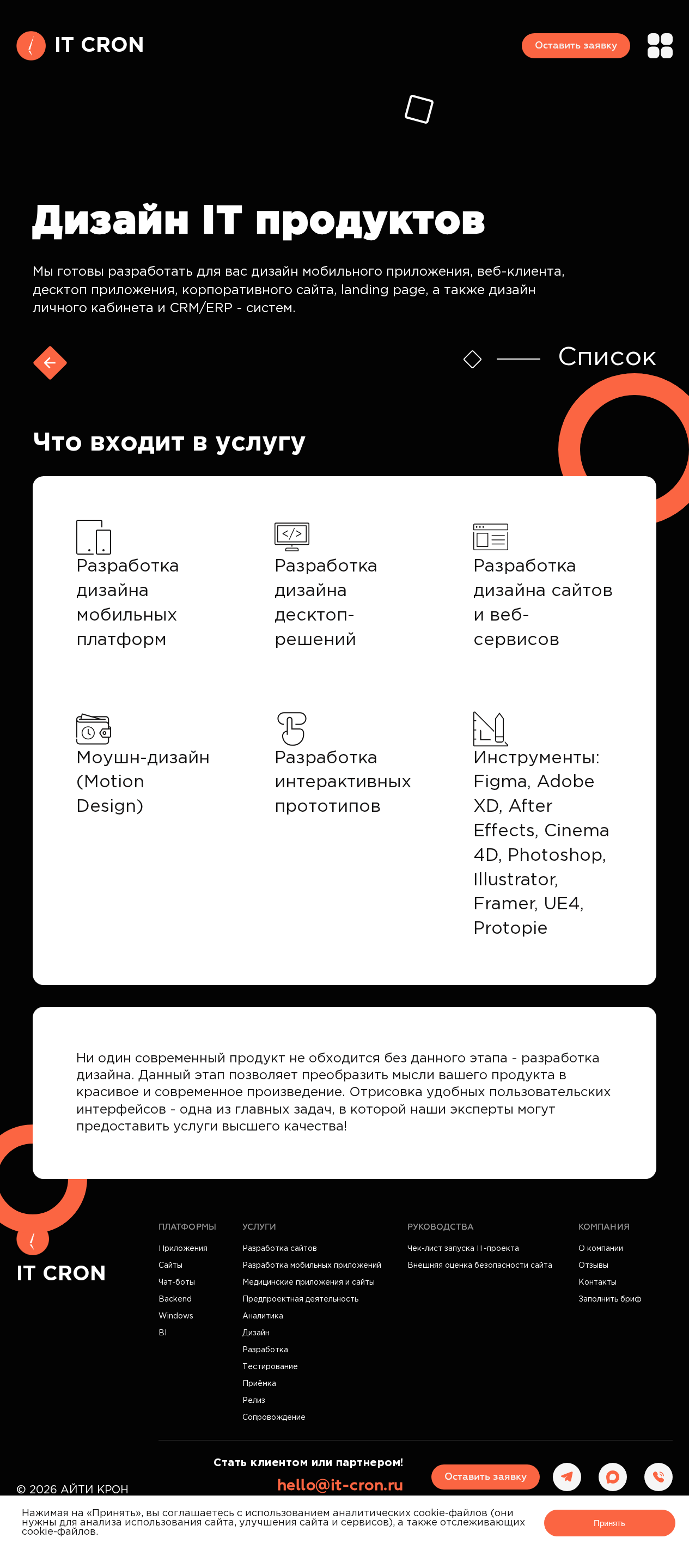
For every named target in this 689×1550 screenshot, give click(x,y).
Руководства (440, 1227)
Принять (609, 1523)
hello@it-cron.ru (340, 1485)
